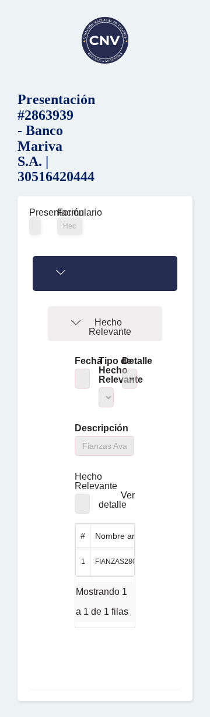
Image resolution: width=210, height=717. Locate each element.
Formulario (69, 212)
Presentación (34, 212)
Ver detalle (117, 500)
